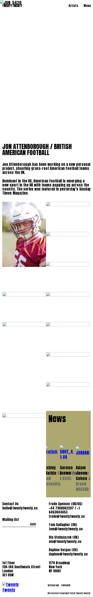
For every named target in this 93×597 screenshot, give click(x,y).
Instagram (53, 585)
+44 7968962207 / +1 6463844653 (64, 510)
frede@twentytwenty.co (67, 516)
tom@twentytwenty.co (66, 529)
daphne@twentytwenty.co (68, 554)
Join (33, 524)
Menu (87, 6)
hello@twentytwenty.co (19, 508)
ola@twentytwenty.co (65, 542)
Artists (73, 6)
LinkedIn (65, 585)
